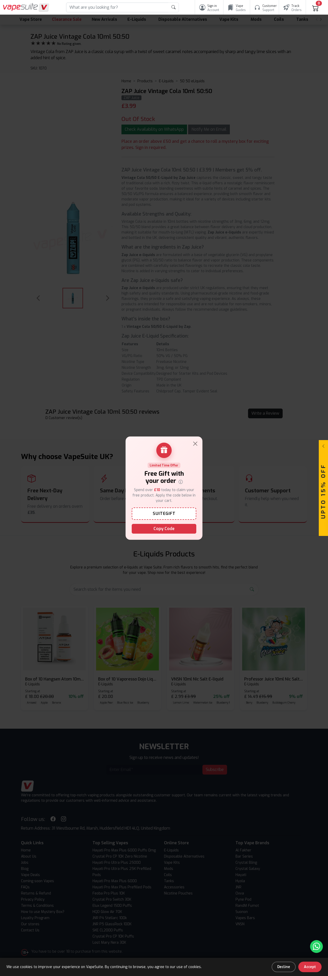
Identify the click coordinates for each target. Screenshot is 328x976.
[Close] (195, 444)
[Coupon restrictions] (181, 481)
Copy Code (164, 528)
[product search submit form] (173, 7)
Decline (283, 966)
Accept (310, 966)
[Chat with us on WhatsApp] (316, 946)
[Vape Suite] (26, 7)
